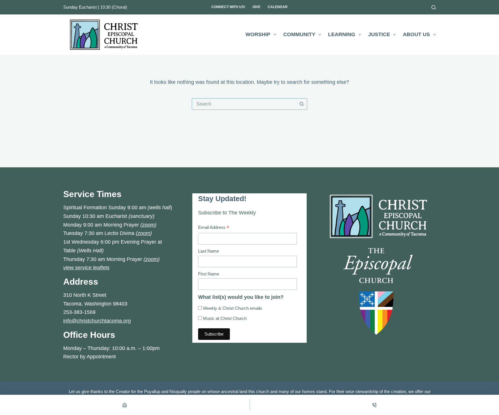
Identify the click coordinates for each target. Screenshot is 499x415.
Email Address (213, 228)
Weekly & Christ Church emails (232, 308)
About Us (416, 34)
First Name (208, 273)
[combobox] (244, 104)
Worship (257, 34)
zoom (148, 225)
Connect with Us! (228, 7)
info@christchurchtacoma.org (97, 321)
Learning (341, 34)
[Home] (124, 405)
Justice (379, 34)
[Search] (433, 7)
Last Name (208, 251)
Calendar (278, 7)
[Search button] (301, 104)
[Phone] (374, 405)
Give (256, 7)
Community (299, 34)
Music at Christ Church (224, 318)
